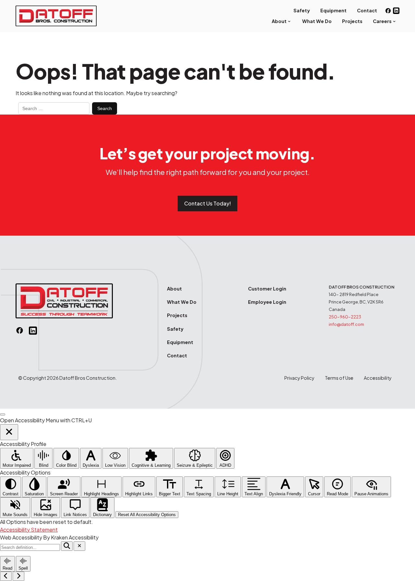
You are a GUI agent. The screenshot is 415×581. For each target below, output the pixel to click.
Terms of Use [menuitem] (339, 378)
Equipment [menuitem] (333, 10)
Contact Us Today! (207, 203)
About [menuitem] (279, 21)
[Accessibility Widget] (2, 414)
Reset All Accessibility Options (147, 514)
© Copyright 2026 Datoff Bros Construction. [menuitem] (67, 378)
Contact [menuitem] (367, 10)
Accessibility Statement (29, 529)
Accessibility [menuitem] (378, 378)
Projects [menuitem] (352, 21)
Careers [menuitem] (382, 21)
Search (104, 108)
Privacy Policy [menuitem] (299, 378)
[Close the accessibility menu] (9, 432)
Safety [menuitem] (301, 10)
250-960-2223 (345, 316)
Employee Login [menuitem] (267, 302)
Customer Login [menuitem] (267, 288)
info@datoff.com (346, 324)
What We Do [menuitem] (317, 21)
